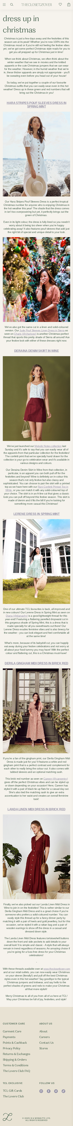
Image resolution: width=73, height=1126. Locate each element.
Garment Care (12, 1031)
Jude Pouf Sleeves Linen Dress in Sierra (41, 330)
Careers (44, 1037)
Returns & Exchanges (16, 1054)
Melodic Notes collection (47, 446)
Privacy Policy (11, 1048)
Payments (9, 1037)
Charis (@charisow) (25, 333)
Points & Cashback (15, 1042)
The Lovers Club (13, 1096)
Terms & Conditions (15, 1065)
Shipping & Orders (15, 1059)
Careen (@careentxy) (55, 778)
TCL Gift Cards (12, 1090)
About (43, 1031)
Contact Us (46, 1042)
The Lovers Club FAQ (16, 1071)
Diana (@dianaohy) (17, 615)
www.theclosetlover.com (56, 968)
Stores (43, 1048)
